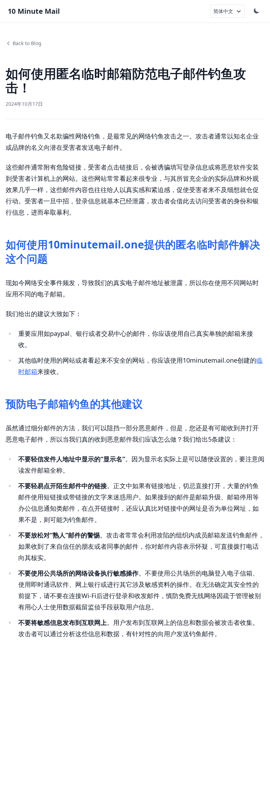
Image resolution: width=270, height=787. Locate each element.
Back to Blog (27, 43)
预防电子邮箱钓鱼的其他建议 (74, 403)
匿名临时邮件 (207, 244)
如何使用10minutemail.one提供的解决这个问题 (133, 251)
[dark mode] (257, 11)
